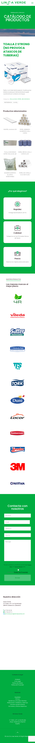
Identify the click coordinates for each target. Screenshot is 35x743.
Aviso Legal (17, 681)
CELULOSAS (13, 99)
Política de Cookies (17, 683)
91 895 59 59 (8, 610)
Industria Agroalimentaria (17, 704)
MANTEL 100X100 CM (10, 129)
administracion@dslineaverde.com (14, 614)
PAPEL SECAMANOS (24, 99)
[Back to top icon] (17, 732)
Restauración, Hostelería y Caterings (17, 702)
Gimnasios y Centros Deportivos (17, 706)
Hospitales (18, 697)
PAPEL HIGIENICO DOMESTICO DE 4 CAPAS (25, 131)
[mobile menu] (32, 3)
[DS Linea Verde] (13, 3)
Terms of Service (18, 566)
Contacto (17, 679)
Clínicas (17, 699)
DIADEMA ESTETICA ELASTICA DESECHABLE (10, 174)
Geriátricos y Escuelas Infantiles (17, 701)
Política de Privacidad (21, 572)
